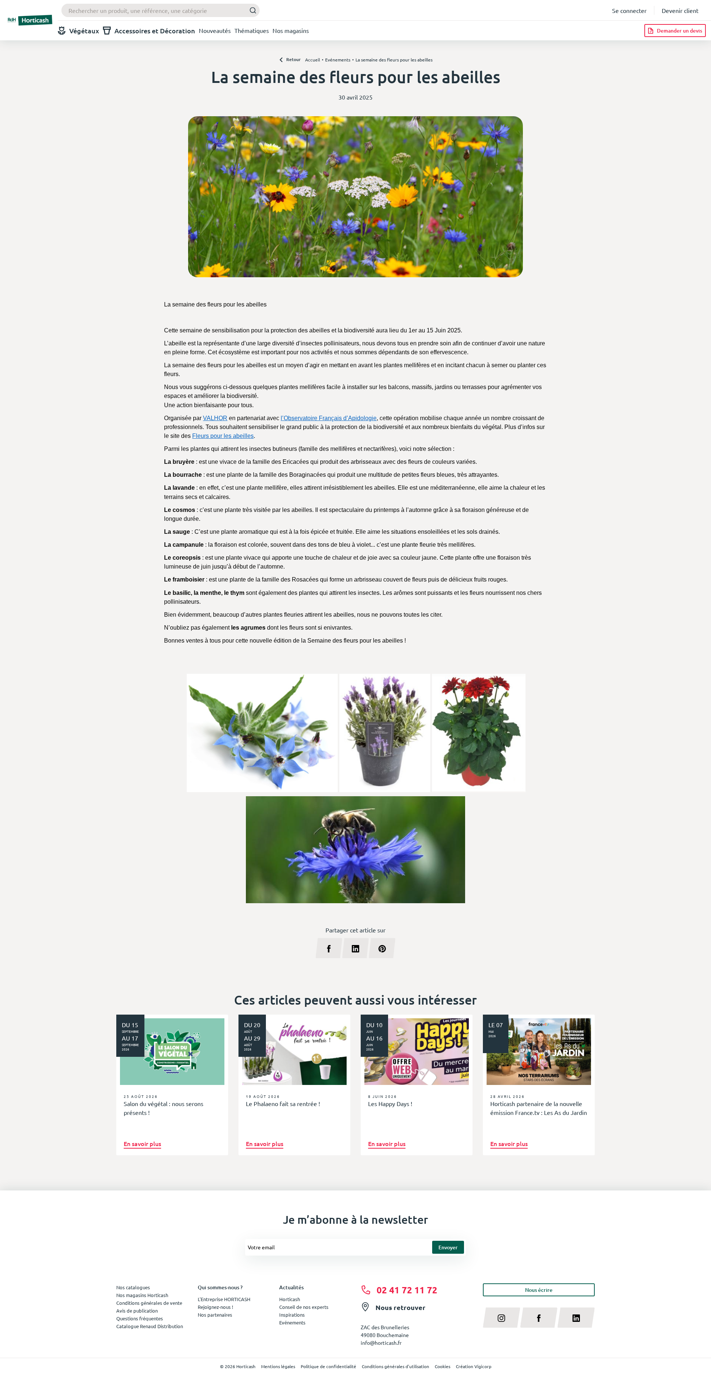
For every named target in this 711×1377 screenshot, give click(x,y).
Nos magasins (291, 30)
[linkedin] (576, 1317)
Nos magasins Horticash (142, 1295)
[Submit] (251, 10)
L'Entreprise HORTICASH (224, 1299)
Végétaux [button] (84, 30)
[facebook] (539, 1317)
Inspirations (292, 1314)
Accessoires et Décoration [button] (154, 30)
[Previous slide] (125, 1092)
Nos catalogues (133, 1287)
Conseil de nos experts (303, 1307)
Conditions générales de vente (149, 1303)
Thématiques (251, 30)
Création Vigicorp (473, 1366)
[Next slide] (586, 1092)
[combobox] (160, 10)
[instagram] (501, 1317)
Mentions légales (278, 1366)
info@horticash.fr (381, 1342)
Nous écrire (539, 1289)
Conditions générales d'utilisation (395, 1366)
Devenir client (680, 10)
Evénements (292, 1322)
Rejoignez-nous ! (215, 1307)
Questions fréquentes (139, 1318)
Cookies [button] (442, 1366)
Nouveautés (215, 30)
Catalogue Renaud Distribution (149, 1326)
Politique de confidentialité (328, 1366)
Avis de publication (137, 1310)
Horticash (289, 1299)
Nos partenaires (215, 1314)
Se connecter (629, 10)
